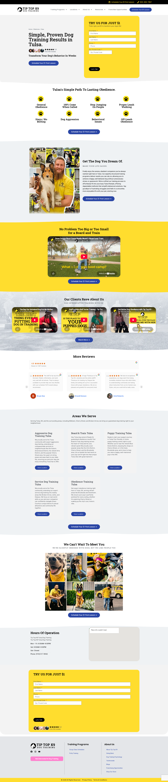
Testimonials (110, 761)
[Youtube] (40, 753)
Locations (73, 9)
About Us (86, 9)
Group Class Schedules (76, 749)
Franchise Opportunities (117, 9)
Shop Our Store (111, 772)
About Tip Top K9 (111, 749)
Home (30, 29)
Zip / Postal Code (95, 49)
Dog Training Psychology (114, 757)
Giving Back (110, 753)
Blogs (108, 764)
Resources (99, 9)
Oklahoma (36, 29)
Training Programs (57, 9)
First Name (93, 30)
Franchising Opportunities (114, 768)
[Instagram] (36, 753)
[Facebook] (32, 753)
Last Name (92, 37)
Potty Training (73, 753)
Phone (91, 43)
